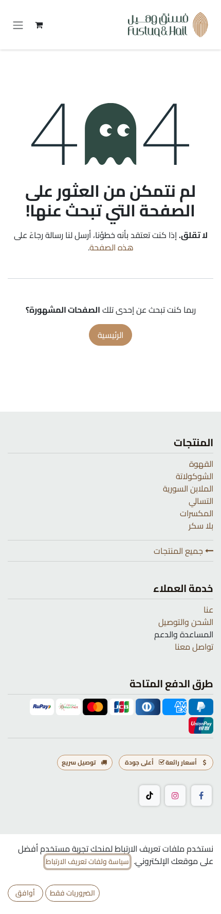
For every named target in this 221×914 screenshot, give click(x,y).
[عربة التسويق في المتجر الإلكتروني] (38, 24)
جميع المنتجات (179, 550)
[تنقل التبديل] (18, 25)
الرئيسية (110, 335)
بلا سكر (201, 525)
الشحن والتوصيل (185, 622)
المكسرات (196, 513)
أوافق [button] (25, 893)
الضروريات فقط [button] (72, 893)
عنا (208, 609)
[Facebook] (201, 795)
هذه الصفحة (111, 247)
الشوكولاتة (194, 476)
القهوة (201, 463)
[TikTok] (149, 795)
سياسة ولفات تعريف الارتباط (87, 861)
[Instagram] (175, 795)
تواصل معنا (194, 646)
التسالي (201, 501)
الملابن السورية (188, 488)
